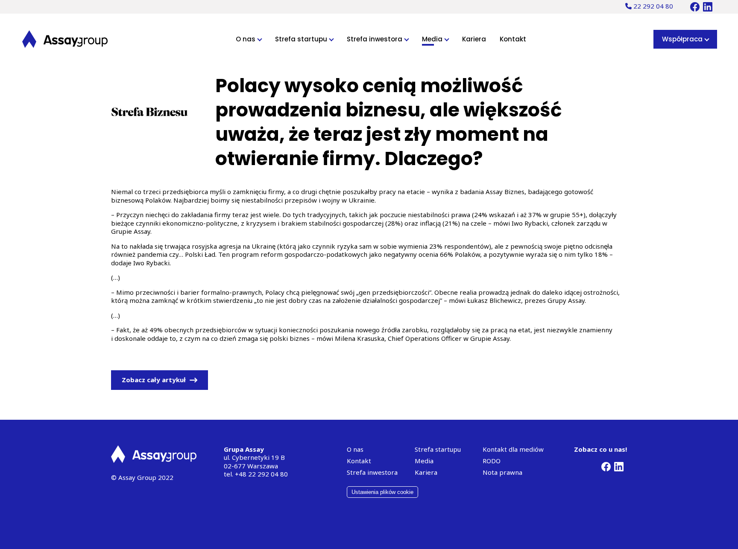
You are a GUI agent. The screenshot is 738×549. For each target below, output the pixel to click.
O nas (246, 39)
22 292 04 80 (652, 6)
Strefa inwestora (375, 39)
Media (433, 39)
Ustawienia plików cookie (382, 492)
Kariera (474, 39)
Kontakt (513, 39)
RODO (492, 460)
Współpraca (683, 39)
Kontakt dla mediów (513, 449)
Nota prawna (502, 472)
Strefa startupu (302, 39)
